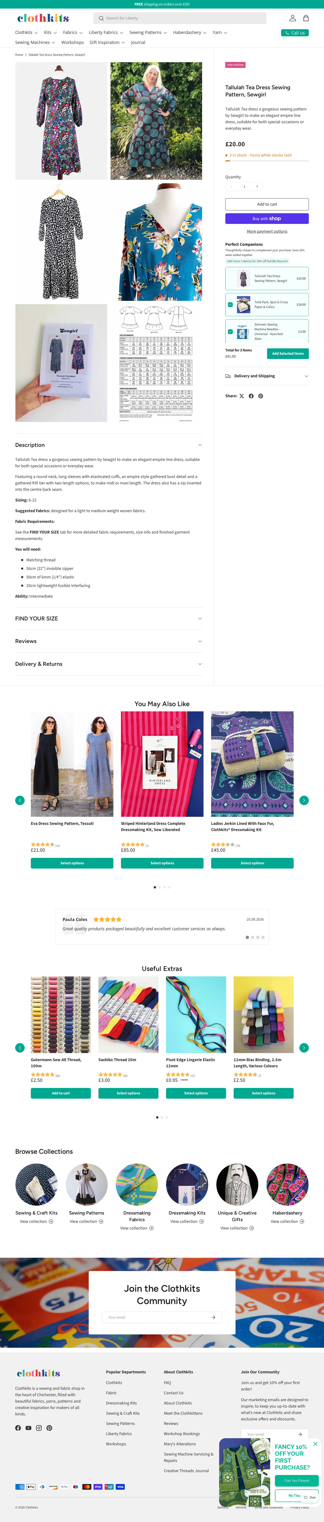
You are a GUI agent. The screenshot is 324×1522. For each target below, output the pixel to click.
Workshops (72, 42)
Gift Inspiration (105, 42)
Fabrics (70, 32)
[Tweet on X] (241, 396)
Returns (241, 1507)
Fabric (111, 1393)
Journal (138, 42)
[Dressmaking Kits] (187, 1184)
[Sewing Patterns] (87, 1184)
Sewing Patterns (146, 32)
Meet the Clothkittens (183, 1413)
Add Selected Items (288, 353)
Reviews (171, 1424)
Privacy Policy (300, 1507)
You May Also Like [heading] (161, 704)
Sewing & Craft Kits (36, 1213)
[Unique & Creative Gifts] (237, 1184)
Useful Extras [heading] (162, 968)
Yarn (217, 32)
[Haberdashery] (287, 1184)
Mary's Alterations (180, 1444)
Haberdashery (187, 32)
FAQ (167, 1383)
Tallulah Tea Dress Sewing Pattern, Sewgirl (56, 55)
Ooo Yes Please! (297, 1481)
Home (19, 55)
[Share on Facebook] (251, 396)
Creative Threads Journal (186, 1471)
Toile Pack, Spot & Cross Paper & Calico (271, 304)
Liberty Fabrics (103, 32)
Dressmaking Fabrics (137, 1216)
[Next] (304, 800)
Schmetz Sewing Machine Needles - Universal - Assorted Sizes (269, 331)
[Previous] (20, 800)
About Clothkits (178, 1403)
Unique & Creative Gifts (237, 1216)
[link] (162, 927)
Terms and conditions (268, 1507)
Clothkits (23, 32)
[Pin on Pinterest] (260, 396)
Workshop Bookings (182, 1434)
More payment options (267, 231)
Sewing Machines (32, 42)
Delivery (223, 1507)
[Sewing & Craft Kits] (36, 1184)
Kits (47, 32)
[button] (306, 18)
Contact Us (174, 1393)
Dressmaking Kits (187, 1213)
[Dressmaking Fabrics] (137, 1184)
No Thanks (297, 1496)
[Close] (315, 1444)
